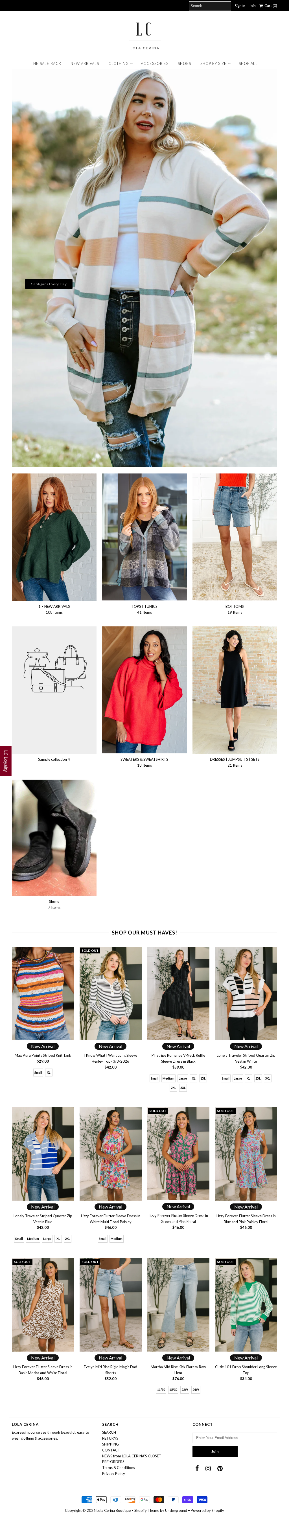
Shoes (184, 63)
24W (195, 1389)
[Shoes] (54, 838)
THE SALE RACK (46, 63)
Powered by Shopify (207, 1510)
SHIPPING (110, 1444)
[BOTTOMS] (234, 536)
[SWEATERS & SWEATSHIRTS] (144, 689)
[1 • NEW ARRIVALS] (54, 537)
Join (252, 5)
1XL (203, 1078)
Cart (270, 5)
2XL (173, 1087)
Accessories (154, 63)
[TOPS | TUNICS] (144, 536)
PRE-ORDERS (113, 1461)
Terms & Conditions (118, 1467)
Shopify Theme (146, 1510)
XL (49, 1072)
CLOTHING (118, 63)
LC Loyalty (6, 761)
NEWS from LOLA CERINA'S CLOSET (131, 1456)
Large (183, 1078)
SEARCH (109, 1432)
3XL (183, 1087)
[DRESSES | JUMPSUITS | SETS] (234, 690)
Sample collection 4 (54, 759)
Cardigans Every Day (49, 284)
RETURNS (110, 1438)
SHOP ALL (248, 63)
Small (38, 1072)
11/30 (161, 1389)
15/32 (173, 1389)
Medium (168, 1078)
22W (184, 1389)
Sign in (240, 5)
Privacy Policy (113, 1473)
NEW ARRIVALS (85, 63)
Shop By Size (213, 63)
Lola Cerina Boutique (114, 1510)
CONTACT (111, 1450)
